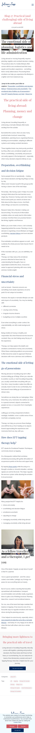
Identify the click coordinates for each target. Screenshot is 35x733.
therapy (12, 684)
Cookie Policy (17, 722)
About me (28, 94)
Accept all (18, 730)
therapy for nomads (24, 681)
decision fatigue (15, 233)
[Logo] (8, 5)
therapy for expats (15, 688)
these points (13, 466)
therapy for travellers (16, 691)
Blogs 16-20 (19, 684)
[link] (17, 712)
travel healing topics (27, 688)
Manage (12, 726)
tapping (16, 681)
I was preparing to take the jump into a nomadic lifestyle (17, 620)
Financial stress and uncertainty (17, 89)
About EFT (13, 676)
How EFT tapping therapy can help (12, 94)
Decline (23, 726)
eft (11, 681)
